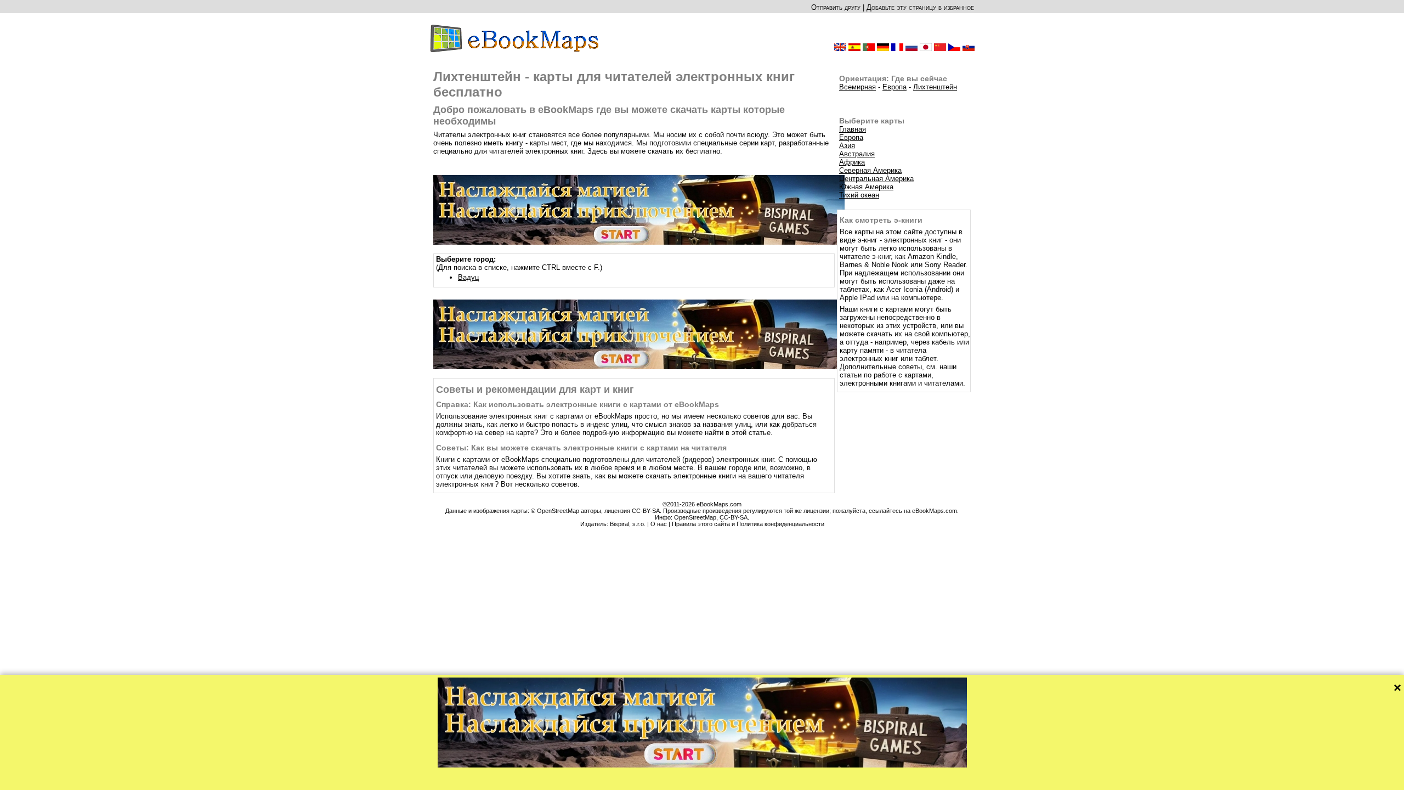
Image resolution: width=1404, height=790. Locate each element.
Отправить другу (835, 7)
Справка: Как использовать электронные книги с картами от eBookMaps (577, 404)
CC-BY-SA (734, 517)
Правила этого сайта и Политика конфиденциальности (748, 524)
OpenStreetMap (695, 517)
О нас (658, 524)
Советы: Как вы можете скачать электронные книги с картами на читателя (581, 447)
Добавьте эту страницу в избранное (920, 7)
